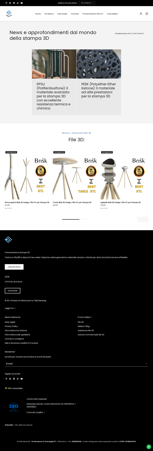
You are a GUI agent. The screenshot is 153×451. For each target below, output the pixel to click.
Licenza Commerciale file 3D (91, 334)
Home (38, 13)
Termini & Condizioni (14, 338)
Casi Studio (62, 13)
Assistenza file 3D (86, 330)
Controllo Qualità (35, 412)
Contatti (75, 13)
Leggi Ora (9, 308)
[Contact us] (149, 447)
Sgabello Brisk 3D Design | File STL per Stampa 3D (121, 202)
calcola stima (14, 266)
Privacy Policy (11, 326)
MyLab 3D (26, 441)
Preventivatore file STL (92, 13)
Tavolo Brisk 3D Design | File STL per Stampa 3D (72, 202)
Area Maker (112, 13)
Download (12, 290)
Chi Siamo (49, 13)
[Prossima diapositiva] (145, 219)
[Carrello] (146, 13)
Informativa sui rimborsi (16, 330)
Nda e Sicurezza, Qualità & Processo (21, 343)
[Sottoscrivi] (146, 364)
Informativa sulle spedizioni (17, 334)
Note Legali (10, 322)
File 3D (81, 322)
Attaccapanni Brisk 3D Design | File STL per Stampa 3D (27, 202)
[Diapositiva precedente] (139, 219)
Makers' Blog (84, 326)
